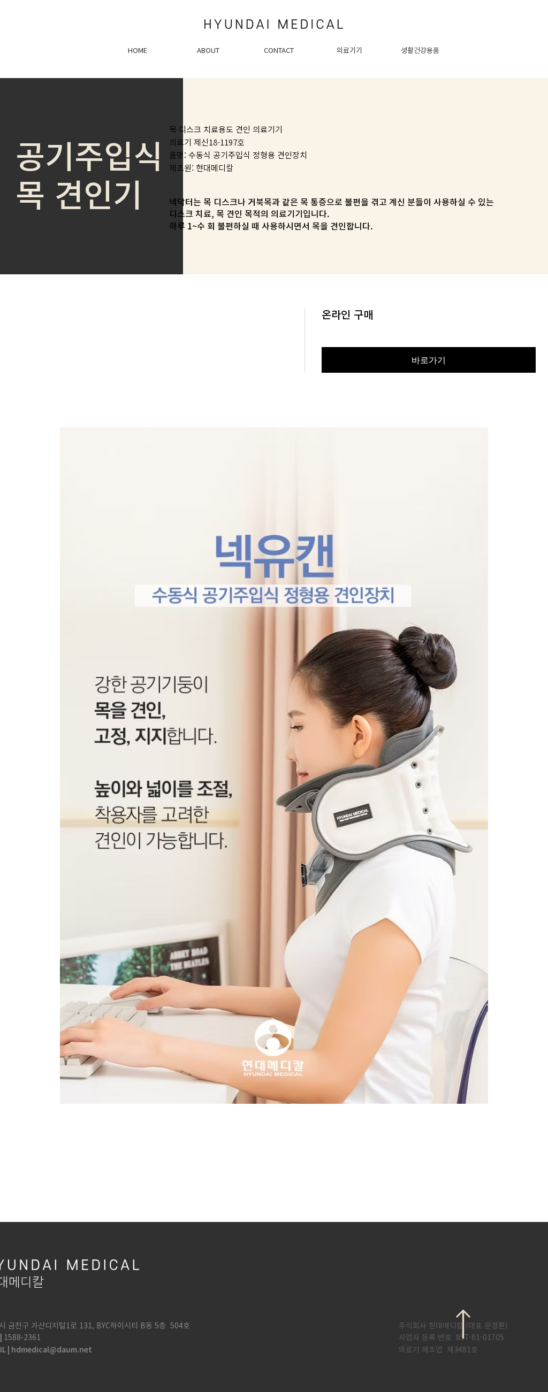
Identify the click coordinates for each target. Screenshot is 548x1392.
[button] (349, 50)
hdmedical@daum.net (51, 1349)
